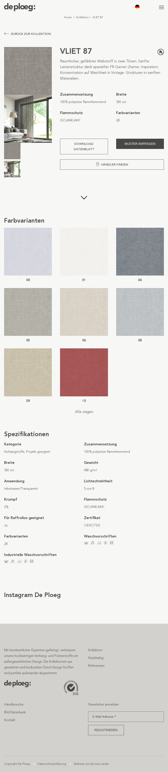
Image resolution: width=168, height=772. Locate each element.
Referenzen (96, 666)
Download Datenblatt (84, 146)
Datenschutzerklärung (51, 764)
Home (68, 17)
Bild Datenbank (15, 712)
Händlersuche (14, 704)
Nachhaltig (95, 658)
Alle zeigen (84, 411)
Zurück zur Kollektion (31, 34)
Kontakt (9, 720)
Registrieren (106, 730)
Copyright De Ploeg (17, 764)
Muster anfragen (140, 143)
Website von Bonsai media (91, 764)
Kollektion (82, 17)
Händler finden (114, 164)
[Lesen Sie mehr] (84, 198)
